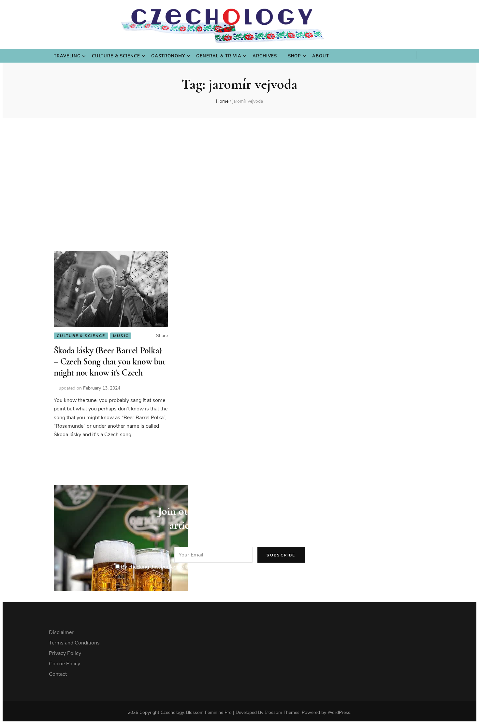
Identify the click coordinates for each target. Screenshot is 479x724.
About (320, 56)
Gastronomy (168, 56)
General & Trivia (218, 56)
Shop (294, 56)
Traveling (67, 56)
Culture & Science (116, 56)
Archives (265, 56)
